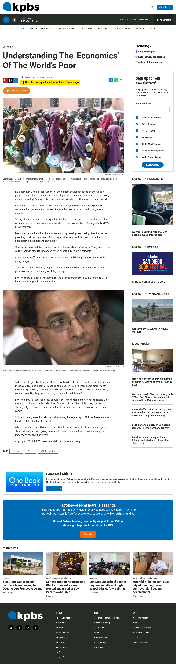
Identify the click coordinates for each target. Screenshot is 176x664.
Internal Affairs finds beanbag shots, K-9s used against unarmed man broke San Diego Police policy (152, 412)
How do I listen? (101, 638)
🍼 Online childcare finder (149, 62)
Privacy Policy (62, 647)
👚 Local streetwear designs (150, 57)
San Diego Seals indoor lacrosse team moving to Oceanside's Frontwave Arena (22, 585)
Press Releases (62, 642)
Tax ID (135, 638)
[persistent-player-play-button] (6, 20)
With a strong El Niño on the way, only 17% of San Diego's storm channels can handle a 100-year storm (152, 397)
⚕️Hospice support (145, 51)
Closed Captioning (102, 623)
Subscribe (152, 164)
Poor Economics (60, 205)
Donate (88, 534)
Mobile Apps (61, 638)
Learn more (54, 488)
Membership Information (143, 628)
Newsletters (61, 623)
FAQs (96, 633)
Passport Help (100, 642)
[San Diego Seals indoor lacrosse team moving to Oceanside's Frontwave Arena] (23, 563)
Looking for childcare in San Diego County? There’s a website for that (151, 426)
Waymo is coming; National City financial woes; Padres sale (149, 233)
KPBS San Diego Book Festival (149, 281)
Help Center (99, 647)
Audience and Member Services (107, 618)
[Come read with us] (24, 482)
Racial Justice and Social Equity (58, 578)
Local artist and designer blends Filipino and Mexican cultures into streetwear (150, 440)
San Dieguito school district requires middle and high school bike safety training (107, 585)
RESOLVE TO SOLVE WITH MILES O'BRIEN (150, 330)
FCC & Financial (62, 633)
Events (140, 28)
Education (93, 578)
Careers (59, 628)
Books (31, 451)
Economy (8, 46)
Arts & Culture (65, 28)
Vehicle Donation (139, 642)
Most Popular (141, 343)
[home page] (21, 7)
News (21, 28)
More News (10, 548)
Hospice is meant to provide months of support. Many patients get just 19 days (152, 381)
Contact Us (99, 628)
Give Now (164, 7)
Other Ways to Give (140, 633)
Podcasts (103, 28)
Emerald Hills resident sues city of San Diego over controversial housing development (151, 587)
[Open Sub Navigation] (26, 28)
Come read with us (59, 474)
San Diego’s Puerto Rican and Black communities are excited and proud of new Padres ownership (65, 587)
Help (152, 28)
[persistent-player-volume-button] (14, 20)
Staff (58, 652)
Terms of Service (63, 657)
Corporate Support (140, 618)
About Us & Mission (64, 618)
